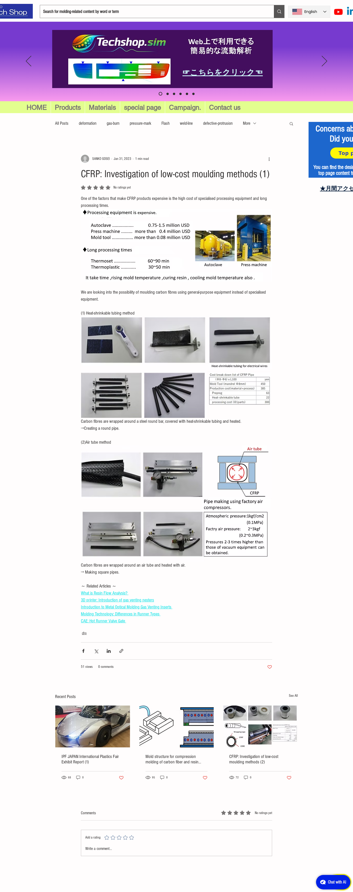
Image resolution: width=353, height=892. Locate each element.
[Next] (324, 61)
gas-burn (113, 123)
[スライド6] (160, 94)
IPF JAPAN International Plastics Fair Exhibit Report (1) (90, 759)
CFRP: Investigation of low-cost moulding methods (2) (253, 759)
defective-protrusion (218, 123)
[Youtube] (338, 12)
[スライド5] (167, 94)
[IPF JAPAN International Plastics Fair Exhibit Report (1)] (92, 726)
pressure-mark (140, 123)
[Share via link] (121, 650)
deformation (87, 123)
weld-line (186, 123)
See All (293, 696)
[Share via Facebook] (83, 650)
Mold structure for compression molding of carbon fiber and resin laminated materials (171, 759)
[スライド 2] (180, 94)
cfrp (84, 633)
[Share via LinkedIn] (108, 650)
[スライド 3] (187, 94)
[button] (142, 107)
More (246, 123)
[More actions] (269, 159)
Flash (166, 123)
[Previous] (28, 61)
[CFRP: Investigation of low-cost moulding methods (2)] (260, 726)
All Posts (61, 123)
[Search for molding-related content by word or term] (279, 11)
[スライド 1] (174, 94)
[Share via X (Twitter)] (96, 650)
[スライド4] (193, 94)
